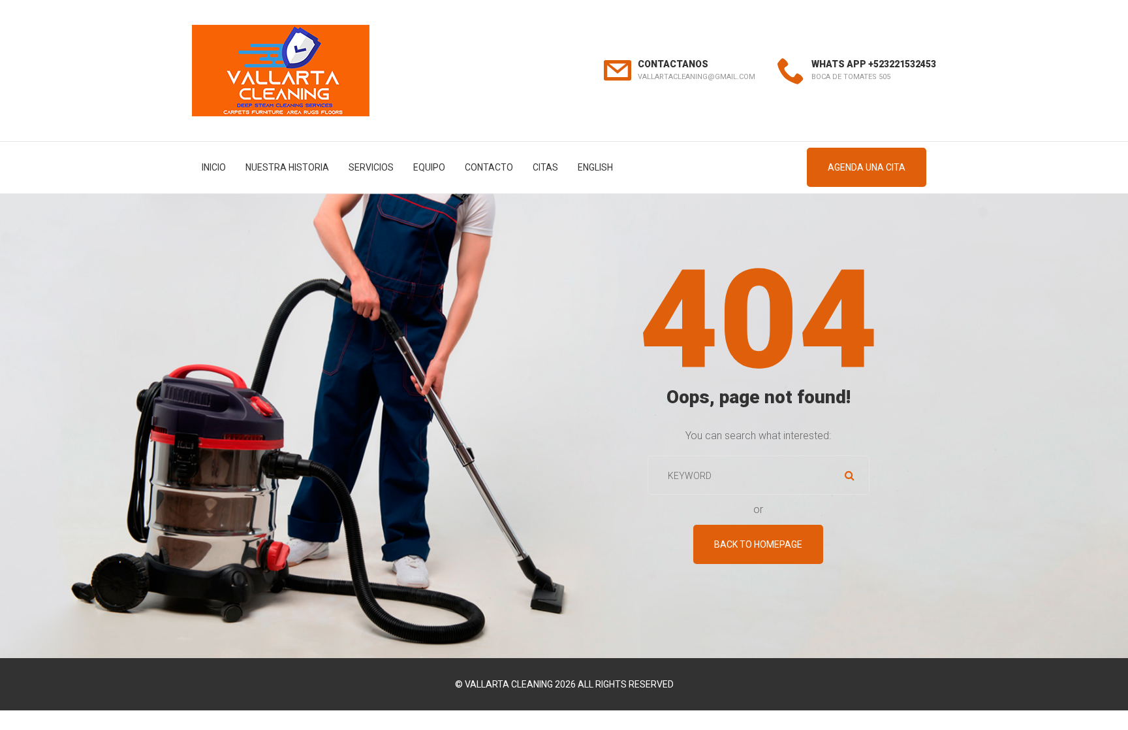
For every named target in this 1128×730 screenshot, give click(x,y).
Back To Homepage (758, 544)
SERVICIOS (371, 167)
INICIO (214, 167)
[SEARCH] (850, 475)
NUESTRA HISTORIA (287, 167)
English (595, 167)
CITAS (545, 167)
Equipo (429, 167)
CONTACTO (489, 167)
